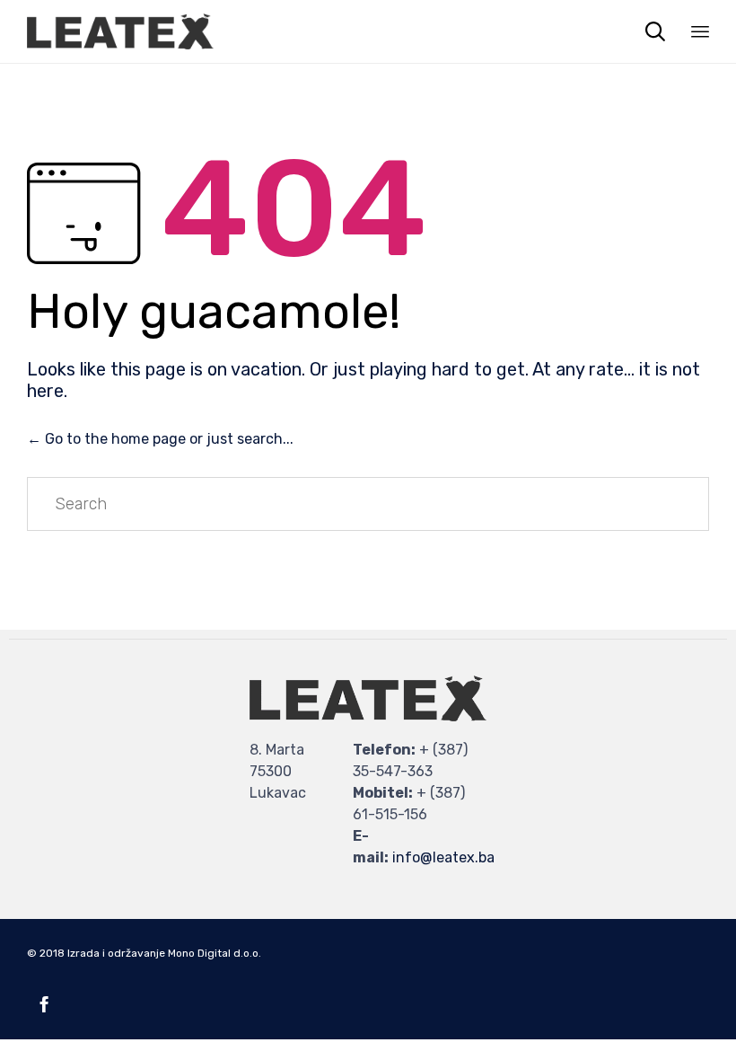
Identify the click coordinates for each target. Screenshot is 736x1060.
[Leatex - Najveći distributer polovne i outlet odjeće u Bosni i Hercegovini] (120, 31)
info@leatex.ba (443, 857)
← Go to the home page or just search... (160, 438)
